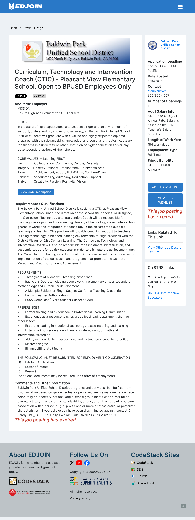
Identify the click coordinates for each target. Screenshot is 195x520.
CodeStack (144, 462)
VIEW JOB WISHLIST (165, 200)
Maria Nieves (157, 91)
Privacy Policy (80, 498)
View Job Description (35, 192)
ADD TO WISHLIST (165, 187)
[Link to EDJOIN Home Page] (25, 7)
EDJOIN (141, 476)
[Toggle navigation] (180, 6)
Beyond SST (144, 483)
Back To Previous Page (26, 28)
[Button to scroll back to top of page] (183, 506)
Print (40, 95)
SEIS (139, 469)
